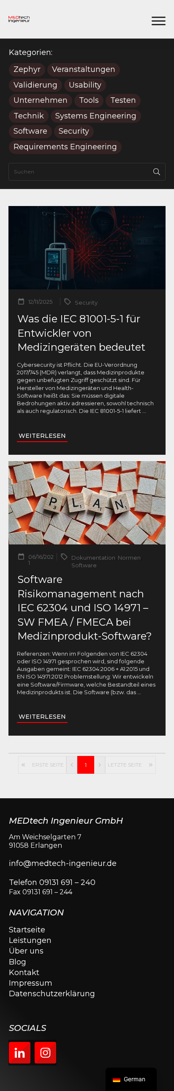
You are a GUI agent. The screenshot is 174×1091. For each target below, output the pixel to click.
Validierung (35, 85)
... (144, 410)
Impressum (30, 983)
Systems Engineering (95, 116)
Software (30, 131)
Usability (85, 85)
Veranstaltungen (83, 69)
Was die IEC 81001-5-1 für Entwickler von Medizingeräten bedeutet (81, 333)
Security (74, 131)
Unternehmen (41, 100)
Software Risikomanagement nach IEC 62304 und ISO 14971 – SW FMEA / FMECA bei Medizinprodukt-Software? (84, 607)
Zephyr (27, 69)
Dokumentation (93, 557)
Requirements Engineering (65, 147)
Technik (29, 116)
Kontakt (24, 972)
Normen (129, 557)
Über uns (26, 951)
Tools (89, 100)
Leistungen (30, 940)
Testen (123, 100)
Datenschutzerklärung (52, 993)
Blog (17, 962)
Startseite (27, 929)
